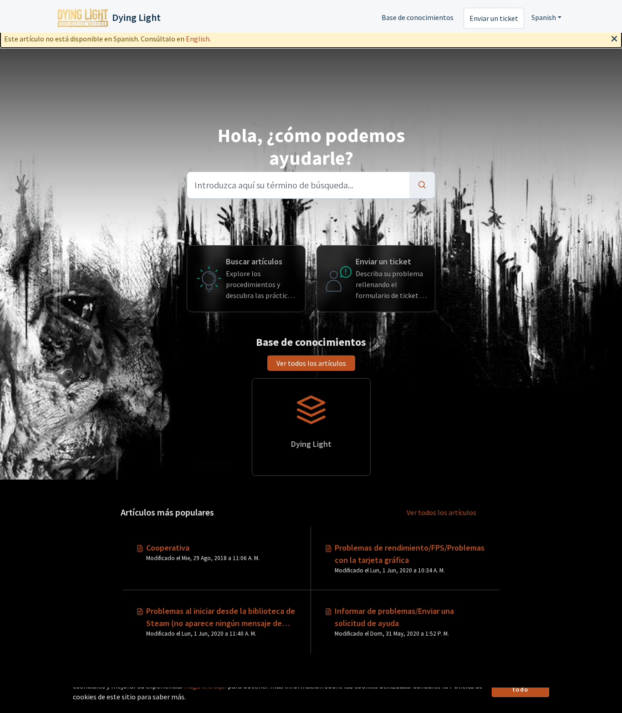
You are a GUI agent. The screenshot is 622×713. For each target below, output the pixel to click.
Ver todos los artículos (311, 363)
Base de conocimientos (418, 17)
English (197, 38)
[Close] (614, 38)
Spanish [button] (543, 17)
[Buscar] (422, 185)
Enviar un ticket (493, 18)
